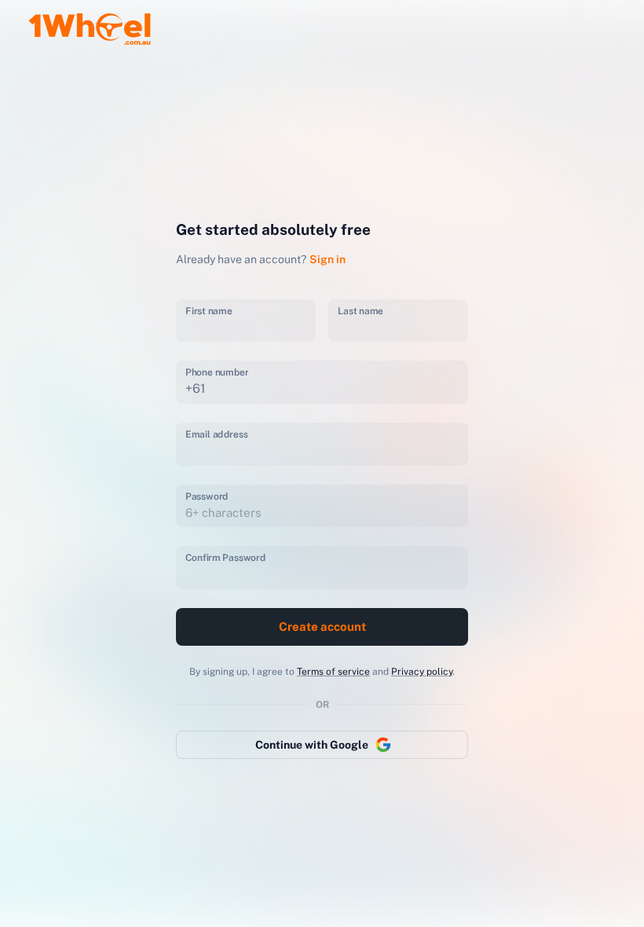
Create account (322, 626)
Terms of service (333, 671)
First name (208, 310)
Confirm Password (225, 557)
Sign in (327, 259)
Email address (216, 433)
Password (207, 495)
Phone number (216, 372)
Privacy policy (421, 671)
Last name (360, 310)
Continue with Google (311, 744)
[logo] (89, 25)
